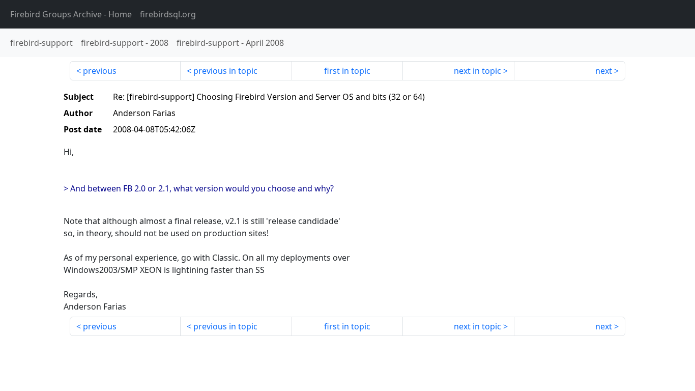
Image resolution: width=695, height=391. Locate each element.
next (603, 70)
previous (100, 70)
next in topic (477, 70)
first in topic (347, 70)
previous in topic (225, 70)
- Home (71, 14)
